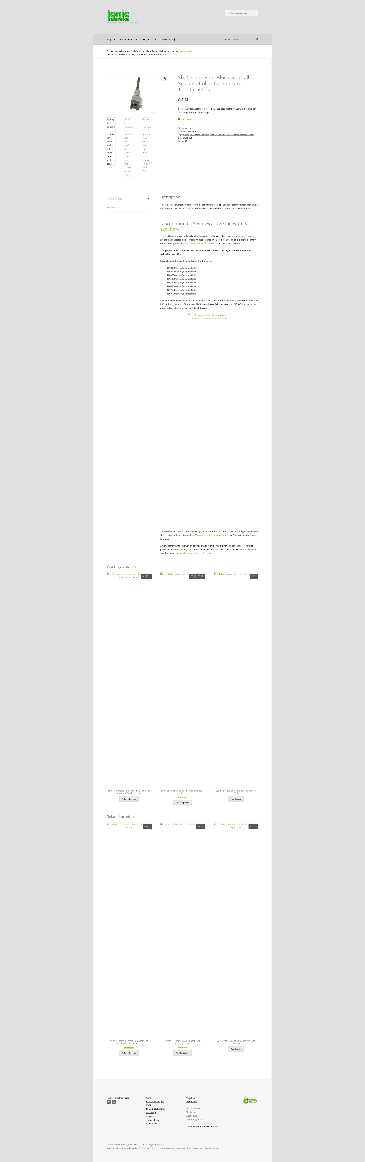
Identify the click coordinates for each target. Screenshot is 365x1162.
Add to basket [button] (129, 799)
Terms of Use (152, 1119)
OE (185, 141)
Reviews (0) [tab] (113, 207)
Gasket (213, 134)
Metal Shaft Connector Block (240, 134)
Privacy (150, 1116)
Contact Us (191, 1101)
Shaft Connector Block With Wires (201, 243)
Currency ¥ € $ (168, 39)
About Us (190, 1097)
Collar (186, 134)
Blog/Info (147, 39)
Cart (148, 1097)
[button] (165, 78)
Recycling (151, 1112)
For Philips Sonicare (199, 134)
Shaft (185, 138)
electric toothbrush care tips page (195, 553)
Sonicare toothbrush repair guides (212, 535)
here (163, 54)
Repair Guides (127, 39)
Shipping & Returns (155, 1108)
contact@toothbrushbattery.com (202, 1126)
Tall (190, 138)
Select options (182, 802)
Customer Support (155, 1101)
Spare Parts (193, 131)
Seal (180, 138)
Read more (236, 799)
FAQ (148, 1105)
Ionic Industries (121, 1097)
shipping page (185, 51)
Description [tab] (114, 199)
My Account (152, 1123)
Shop (109, 39)
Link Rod (221, 134)
